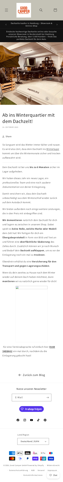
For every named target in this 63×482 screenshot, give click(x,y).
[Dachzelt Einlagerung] (31, 162)
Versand (41, 470)
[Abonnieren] (47, 397)
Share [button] (9, 136)
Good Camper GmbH (18, 465)
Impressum (52, 470)
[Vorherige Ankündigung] (6, 24)
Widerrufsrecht (53, 465)
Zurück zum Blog (34, 375)
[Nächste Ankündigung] (57, 24)
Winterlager (52, 149)
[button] (6, 10)
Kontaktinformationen (32, 475)
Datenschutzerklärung (18, 470)
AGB (33, 470)
